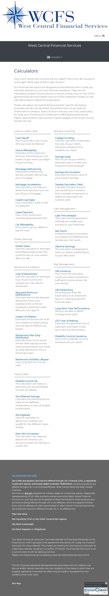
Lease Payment (24, 212)
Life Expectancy (64, 290)
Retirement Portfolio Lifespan (32, 359)
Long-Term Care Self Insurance (72, 308)
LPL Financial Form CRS (24, 475)
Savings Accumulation (67, 172)
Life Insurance (63, 271)
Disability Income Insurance (71, 336)
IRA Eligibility (22, 415)
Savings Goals (63, 156)
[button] (99, 35)
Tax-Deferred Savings (27, 396)
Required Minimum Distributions (26, 293)
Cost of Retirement (26, 274)
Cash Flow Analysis (65, 215)
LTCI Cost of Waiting (66, 320)
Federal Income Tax (26, 381)
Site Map (16, 583)
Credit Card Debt (25, 200)
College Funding (64, 138)
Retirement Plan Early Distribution (27, 336)
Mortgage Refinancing (28, 169)
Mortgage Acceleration (28, 184)
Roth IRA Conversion (27, 433)
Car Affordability (24, 224)
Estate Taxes (22, 246)
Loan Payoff (22, 138)
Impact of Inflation (25, 316)
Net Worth (61, 231)
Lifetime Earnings (65, 246)
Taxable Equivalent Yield (69, 184)
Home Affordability (26, 150)
